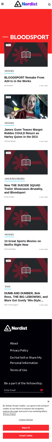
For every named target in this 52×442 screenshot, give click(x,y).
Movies (9, 70)
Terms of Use (18, 370)
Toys (7, 286)
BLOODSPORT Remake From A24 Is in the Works (24, 79)
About (14, 343)
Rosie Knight (9, 197)
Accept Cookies (26, 435)
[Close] (48, 401)
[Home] (15, 330)
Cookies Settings (26, 420)
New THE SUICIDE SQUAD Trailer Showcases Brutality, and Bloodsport (23, 189)
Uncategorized (15, 178)
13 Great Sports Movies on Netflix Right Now (22, 243)
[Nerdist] (25, 4)
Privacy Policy (19, 350)
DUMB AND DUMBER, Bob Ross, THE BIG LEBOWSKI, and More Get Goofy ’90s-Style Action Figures (26, 297)
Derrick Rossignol (11, 305)
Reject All (26, 428)
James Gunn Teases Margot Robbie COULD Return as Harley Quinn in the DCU (23, 133)
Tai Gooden (8, 85)
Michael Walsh (10, 141)
